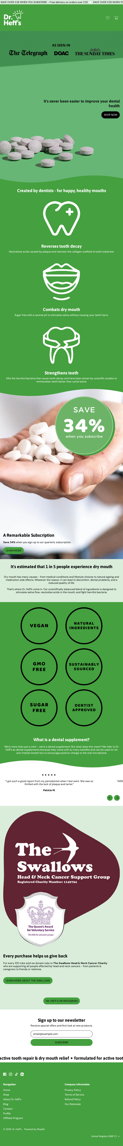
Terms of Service (74, 1094)
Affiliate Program (13, 1118)
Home (6, 1090)
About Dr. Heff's (12, 1099)
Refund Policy (73, 1099)
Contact (8, 1108)
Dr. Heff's (17, 1129)
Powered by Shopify (34, 1129)
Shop (6, 1094)
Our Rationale (73, 1104)
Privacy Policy (73, 1090)
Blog (5, 1104)
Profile (7, 1113)
